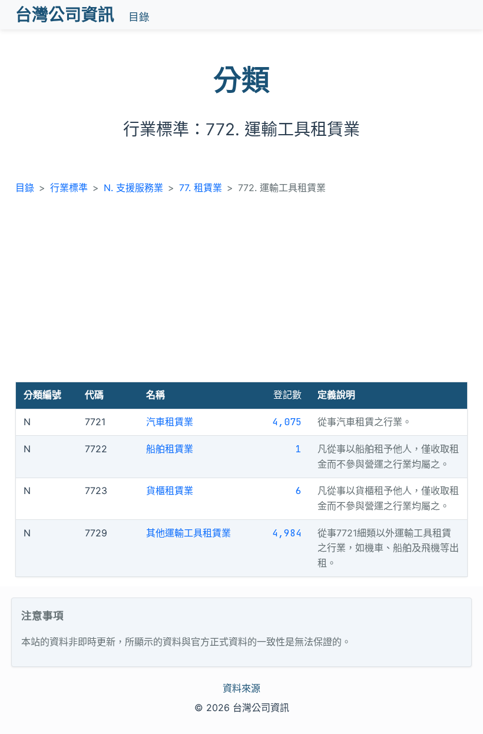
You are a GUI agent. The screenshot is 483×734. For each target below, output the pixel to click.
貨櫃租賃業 (169, 490)
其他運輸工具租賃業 (188, 533)
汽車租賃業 (169, 422)
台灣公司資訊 (64, 15)
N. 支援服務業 (133, 187)
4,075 (287, 422)
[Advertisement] (241, 293)
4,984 (287, 533)
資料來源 (241, 688)
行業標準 (69, 187)
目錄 (139, 17)
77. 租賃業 (200, 187)
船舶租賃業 (169, 449)
